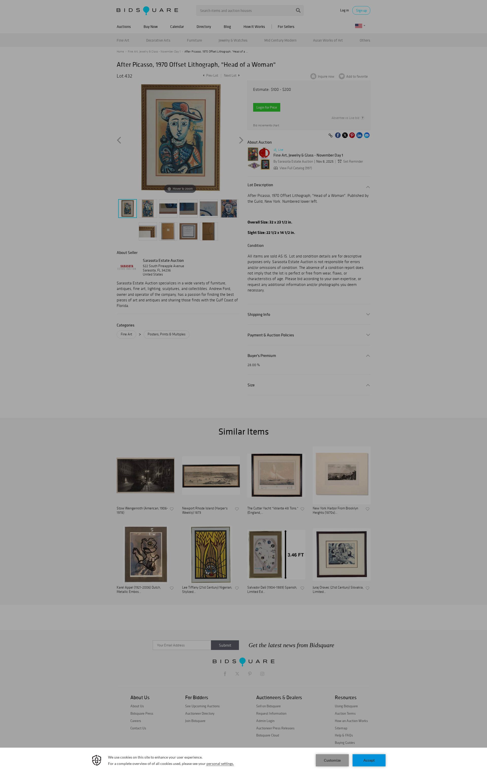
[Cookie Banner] (243, 760)
